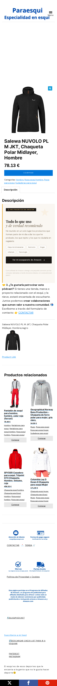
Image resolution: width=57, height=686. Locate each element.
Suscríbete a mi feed (15, 635)
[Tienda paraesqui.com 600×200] (28, 535)
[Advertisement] (28, 53)
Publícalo (9, 683)
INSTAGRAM (14, 656)
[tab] (10, 190)
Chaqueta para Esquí (12, 493)
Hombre (20, 179)
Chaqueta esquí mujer (39, 491)
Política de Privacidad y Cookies (23, 577)
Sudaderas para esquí (26, 183)
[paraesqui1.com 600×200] (27, 13)
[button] (50, 88)
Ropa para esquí (17, 435)
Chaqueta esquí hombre (14, 490)
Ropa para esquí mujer (39, 430)
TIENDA (28, 545)
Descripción (10, 189)
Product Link (9, 357)
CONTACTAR (25, 312)
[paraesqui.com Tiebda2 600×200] (28, 567)
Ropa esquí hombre (34, 179)
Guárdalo (47, 683)
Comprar (28, 173)
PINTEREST (14, 654)
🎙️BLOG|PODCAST (16, 618)
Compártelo (28, 683)
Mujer (32, 427)
